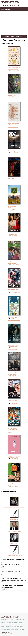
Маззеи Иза (15, 458)
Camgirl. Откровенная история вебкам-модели (14, 457)
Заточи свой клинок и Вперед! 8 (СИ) (14, 429)
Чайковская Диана (13, 97)
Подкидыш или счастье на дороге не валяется (14, 402)
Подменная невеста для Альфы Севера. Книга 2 (13, 346)
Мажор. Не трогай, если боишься (13, 290)
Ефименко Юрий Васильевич (13, 126)
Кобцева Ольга (16, 180)
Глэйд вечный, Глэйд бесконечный (14, 373)
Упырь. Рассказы (13, 317)
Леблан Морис (16, 486)
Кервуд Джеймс (12, 209)
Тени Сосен (11, 178)
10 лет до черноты (13, 151)
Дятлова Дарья (12, 236)
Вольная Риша (16, 292)
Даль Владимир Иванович (14, 319)
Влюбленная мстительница (12, 262)
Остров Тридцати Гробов (13, 484)
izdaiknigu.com (11, 3)
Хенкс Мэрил (16, 264)
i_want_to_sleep (12, 349)
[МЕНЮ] (2, 9)
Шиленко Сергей (12, 431)
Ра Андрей (15, 152)
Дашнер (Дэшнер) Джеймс (13, 376)
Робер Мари (15, 70)
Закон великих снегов (12, 207)
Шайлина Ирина (12, 403)
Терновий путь (12, 95)
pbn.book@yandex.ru (6, 633)
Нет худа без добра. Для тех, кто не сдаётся (13, 124)
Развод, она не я (12, 234)
